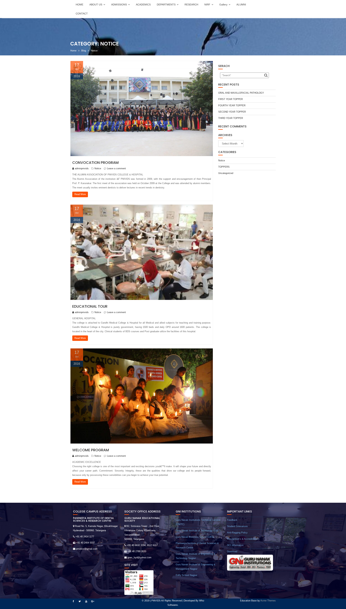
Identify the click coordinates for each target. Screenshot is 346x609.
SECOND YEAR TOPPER (232, 111)
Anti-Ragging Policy (237, 532)
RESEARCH (191, 4)
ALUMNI (241, 4)
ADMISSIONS (119, 4)
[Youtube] (86, 601)
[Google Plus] (93, 601)
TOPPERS (224, 166)
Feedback (232, 520)
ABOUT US (95, 4)
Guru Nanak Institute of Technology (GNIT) (198, 530)
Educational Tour (89, 306)
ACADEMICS (143, 4)
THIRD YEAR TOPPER (230, 118)
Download (232, 551)
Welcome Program (90, 450)
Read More (80, 194)
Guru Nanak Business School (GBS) (195, 537)
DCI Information (235, 545)
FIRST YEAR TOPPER (230, 99)
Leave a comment (116, 168)
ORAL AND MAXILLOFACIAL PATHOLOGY (241, 92)
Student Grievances (237, 526)
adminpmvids (82, 168)
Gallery (223, 4)
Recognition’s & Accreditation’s (243, 539)
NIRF (207, 4)
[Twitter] (80, 601)
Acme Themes (268, 600)
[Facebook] (73, 601)
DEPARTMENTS (166, 4)
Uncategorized (225, 173)
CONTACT (82, 13)
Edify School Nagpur (186, 575)
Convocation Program (95, 162)
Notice (97, 168)
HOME (79, 4)
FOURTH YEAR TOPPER (231, 105)
